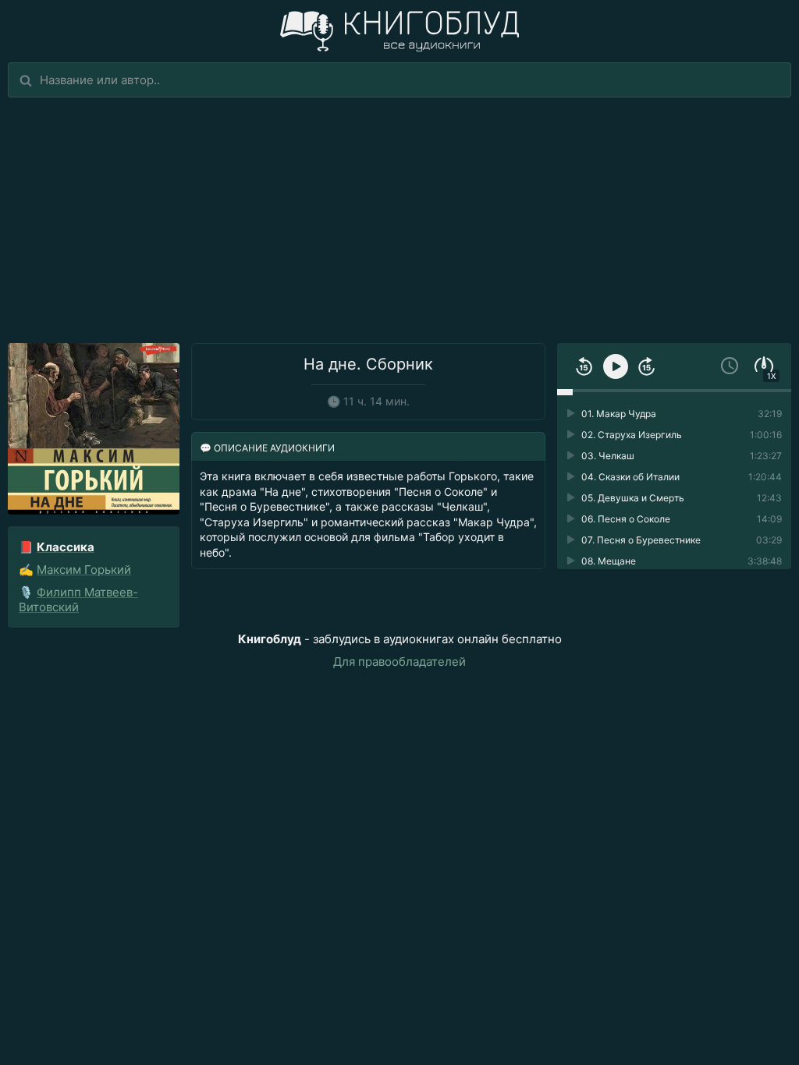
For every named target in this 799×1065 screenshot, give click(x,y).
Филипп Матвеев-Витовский (78, 599)
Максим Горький (84, 569)
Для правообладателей (399, 661)
